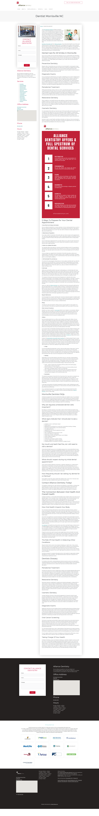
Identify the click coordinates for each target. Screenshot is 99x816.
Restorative (22, 96)
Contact (51, 9)
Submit (27, 65)
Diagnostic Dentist (23, 91)
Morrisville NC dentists (48, 29)
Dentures (22, 90)
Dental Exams (23, 87)
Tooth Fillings (22, 98)
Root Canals (22, 97)
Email (19, 50)
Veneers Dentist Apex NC (73, 781)
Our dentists (44, 525)
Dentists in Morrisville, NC (47, 44)
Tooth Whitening (23, 100)
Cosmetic (22, 84)
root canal (57, 310)
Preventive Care (23, 95)
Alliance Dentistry (58, 44)
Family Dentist (23, 92)
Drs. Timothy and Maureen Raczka (65, 772)
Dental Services (31, 9)
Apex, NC (76, 778)
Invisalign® (22, 94)
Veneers (21, 101)
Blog (46, 9)
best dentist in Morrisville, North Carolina (55, 338)
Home (18, 9)
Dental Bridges (23, 85)
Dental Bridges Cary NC (72, 780)
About (23, 9)
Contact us (68, 334)
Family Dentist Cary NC (62, 780)
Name (19, 45)
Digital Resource (54, 804)
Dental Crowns (23, 86)
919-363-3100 (20, 126)
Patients (40, 9)
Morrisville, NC (69, 778)
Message (20, 55)
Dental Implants (23, 89)
